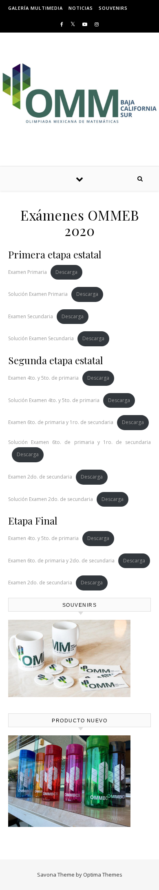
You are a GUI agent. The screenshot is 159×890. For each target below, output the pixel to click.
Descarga (66, 272)
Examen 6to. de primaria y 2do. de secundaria (61, 560)
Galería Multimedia (35, 8)
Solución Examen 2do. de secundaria (50, 499)
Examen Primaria (27, 272)
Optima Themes (102, 874)
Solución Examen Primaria (38, 294)
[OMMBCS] (79, 93)
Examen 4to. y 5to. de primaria (43, 377)
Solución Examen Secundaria (41, 338)
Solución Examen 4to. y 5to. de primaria (53, 400)
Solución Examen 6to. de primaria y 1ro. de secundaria (79, 442)
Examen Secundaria (30, 316)
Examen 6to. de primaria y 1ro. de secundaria (60, 422)
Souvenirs (113, 8)
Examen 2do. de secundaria (40, 476)
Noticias (80, 8)
